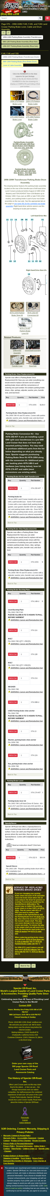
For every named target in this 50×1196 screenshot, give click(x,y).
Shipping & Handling (11, 1158)
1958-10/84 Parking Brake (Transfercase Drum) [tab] (21, 57)
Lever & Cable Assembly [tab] (12, 65)
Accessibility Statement (26, 1138)
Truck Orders (26, 1158)
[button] (47, 18)
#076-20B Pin (20, 952)
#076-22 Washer (38, 952)
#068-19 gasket (21, 931)
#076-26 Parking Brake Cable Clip (28, 943)
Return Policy (37, 1158)
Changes (7, 1151)
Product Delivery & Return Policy (16, 1156)
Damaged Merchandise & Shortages (17, 1161)
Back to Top (25, 966)
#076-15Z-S (31, 904)
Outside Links (43, 1149)
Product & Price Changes (21, 1141)
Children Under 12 (30, 1149)
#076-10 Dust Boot (33, 939)
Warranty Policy (9, 1138)
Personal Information (24, 1146)
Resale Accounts (39, 1141)
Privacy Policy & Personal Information (18, 1144)
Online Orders (39, 1146)
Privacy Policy (9, 1146)
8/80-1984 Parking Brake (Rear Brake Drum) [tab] (20, 62)
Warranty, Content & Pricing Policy (17, 1136)
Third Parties (16, 1149)
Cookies (6, 1149)
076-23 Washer (23, 942)
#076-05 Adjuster (30, 950)
